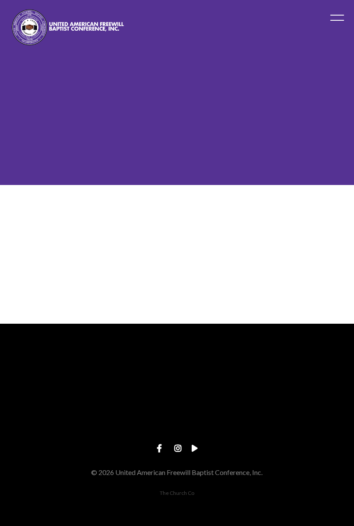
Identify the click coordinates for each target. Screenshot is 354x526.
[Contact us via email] (59, 371)
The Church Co (177, 493)
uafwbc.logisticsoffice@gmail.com (59, 420)
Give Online (294, 420)
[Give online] (295, 371)
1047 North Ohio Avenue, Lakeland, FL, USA (177, 420)
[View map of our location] (177, 371)
